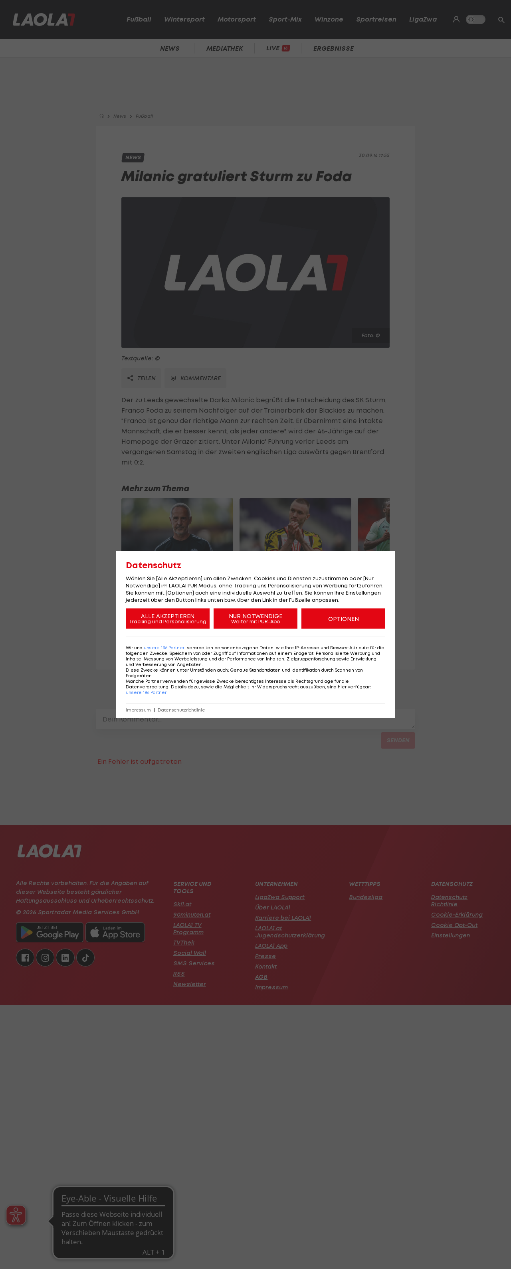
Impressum (138, 710)
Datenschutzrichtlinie (181, 710)
